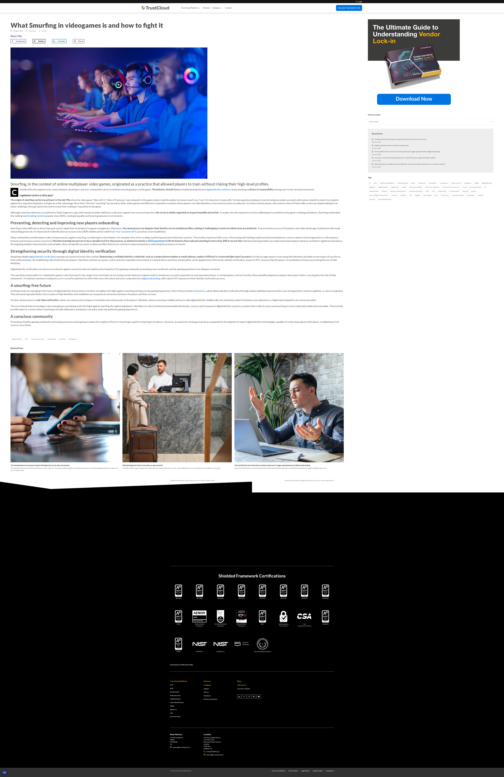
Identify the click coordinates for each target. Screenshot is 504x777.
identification (374, 191)
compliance (444, 183)
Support (206, 689)
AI (370, 183)
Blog (239, 681)
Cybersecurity (456, 183)
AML (375, 183)
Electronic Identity (415, 187)
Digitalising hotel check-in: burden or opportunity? (142, 465)
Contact (228, 8)
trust (436, 195)
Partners (206, 8)
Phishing (465, 191)
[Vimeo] (254, 696)
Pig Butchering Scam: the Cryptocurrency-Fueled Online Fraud (192, 480)
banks (413, 183)
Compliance (330, 771)
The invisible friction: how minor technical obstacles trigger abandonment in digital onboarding (272, 465)
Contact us (241, 685)
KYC (26, 339)
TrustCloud (445, 195)
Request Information (349, 8)
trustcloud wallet (458, 195)
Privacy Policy (293, 771)
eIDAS (404, 187)
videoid (480, 195)
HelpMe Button (175, 699)
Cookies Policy (318, 771)
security (394, 195)
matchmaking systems (34, 215)
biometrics (200, 290)
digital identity (17, 339)
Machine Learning (37, 339)
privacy (473, 191)
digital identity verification (42, 256)
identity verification (416, 191)
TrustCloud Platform (189, 8)
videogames (72, 339)
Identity (44, 31)
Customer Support (243, 689)
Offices (206, 692)
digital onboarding (151, 278)
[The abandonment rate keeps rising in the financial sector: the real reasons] (65, 407)
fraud (464, 187)
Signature (173, 709)
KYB (427, 191)
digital (477, 183)
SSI (411, 195)
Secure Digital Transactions (378, 195)
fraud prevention (475, 187)
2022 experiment (156, 240)
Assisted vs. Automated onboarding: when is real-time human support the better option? (405, 158)
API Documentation (210, 699)
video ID (372, 199)
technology (427, 195)
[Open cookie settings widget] (4, 772)
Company (216, 8)
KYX (171, 685)
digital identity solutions (218, 189)
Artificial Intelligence (387, 183)
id (485, 187)
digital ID (372, 187)
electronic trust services (451, 187)
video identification (385, 199)
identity (384, 191)
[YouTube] (259, 696)
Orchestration (454, 191)
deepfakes (467, 183)
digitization (395, 187)
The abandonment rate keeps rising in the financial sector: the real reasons (40, 465)
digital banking (487, 183)
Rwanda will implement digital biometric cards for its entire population (309, 480)
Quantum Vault (175, 716)
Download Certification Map (181, 665)
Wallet (172, 706)
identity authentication (398, 191)
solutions (403, 195)
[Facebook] (244, 696)
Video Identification (177, 702)
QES (171, 713)
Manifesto (207, 696)
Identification (174, 692)
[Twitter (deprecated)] (249, 696)
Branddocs (433, 183)
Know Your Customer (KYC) (123, 231)
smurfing (62, 339)
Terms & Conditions (279, 771)
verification (471, 195)
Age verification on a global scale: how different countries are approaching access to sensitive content (409, 164)
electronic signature (432, 187)
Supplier (417, 195)
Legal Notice (305, 771)
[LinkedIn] (239, 696)
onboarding (51, 339)
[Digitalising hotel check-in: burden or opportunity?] (177, 407)
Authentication (403, 183)
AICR (171, 688)
